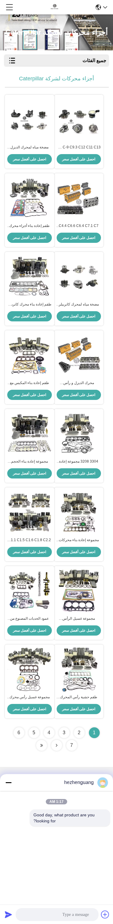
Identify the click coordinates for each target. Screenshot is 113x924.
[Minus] (8, 782)
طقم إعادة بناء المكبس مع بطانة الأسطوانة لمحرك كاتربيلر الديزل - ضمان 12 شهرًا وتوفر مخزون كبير (29, 383)
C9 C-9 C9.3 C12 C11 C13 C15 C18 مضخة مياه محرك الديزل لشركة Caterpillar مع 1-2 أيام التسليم (79, 147)
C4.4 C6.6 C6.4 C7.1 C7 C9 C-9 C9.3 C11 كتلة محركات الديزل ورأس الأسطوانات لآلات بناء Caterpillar (79, 226)
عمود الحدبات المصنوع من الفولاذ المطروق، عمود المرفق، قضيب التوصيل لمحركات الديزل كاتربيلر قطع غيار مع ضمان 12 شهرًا (29, 618)
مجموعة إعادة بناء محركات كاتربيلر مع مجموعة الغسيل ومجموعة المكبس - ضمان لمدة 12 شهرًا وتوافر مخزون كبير (78, 540)
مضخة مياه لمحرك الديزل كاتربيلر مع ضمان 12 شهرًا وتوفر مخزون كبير (29, 147)
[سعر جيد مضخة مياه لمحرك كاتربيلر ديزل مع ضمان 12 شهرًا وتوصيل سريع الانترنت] (79, 276)
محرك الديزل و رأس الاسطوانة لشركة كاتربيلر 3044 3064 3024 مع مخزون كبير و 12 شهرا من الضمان (78, 383)
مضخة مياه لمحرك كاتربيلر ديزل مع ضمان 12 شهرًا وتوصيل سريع (79, 304)
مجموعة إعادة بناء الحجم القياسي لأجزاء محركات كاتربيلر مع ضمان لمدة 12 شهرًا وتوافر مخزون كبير (29, 461)
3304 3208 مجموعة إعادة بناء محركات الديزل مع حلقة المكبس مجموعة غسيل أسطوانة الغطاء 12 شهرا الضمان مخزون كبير (78, 461)
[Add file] (105, 914)
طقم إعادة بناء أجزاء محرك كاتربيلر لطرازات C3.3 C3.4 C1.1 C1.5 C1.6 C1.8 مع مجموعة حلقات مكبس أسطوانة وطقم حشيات (29, 226)
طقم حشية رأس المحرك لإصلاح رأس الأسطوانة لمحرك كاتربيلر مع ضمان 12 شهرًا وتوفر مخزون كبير (78, 697)
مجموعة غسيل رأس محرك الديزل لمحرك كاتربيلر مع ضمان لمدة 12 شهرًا (29, 697)
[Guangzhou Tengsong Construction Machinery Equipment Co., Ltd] (54, 7)
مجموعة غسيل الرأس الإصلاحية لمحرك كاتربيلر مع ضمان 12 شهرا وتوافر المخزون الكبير (79, 618)
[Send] (8, 914)
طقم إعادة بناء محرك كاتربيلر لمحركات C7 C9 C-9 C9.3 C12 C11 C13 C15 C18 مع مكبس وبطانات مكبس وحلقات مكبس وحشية (29, 304)
